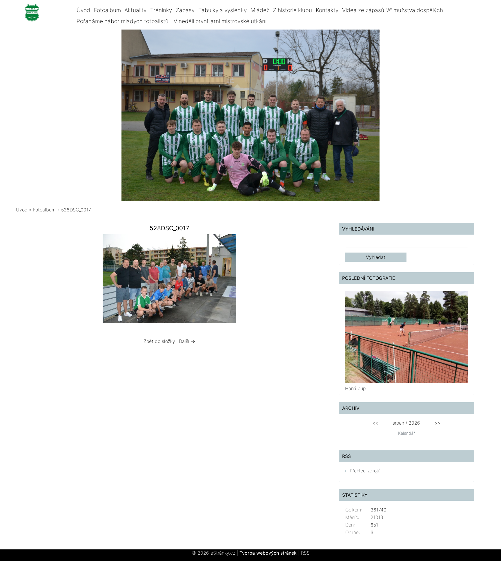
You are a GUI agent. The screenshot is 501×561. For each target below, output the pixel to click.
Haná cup (355, 388)
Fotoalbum (107, 10)
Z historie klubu (292, 10)
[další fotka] (313, 280)
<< (375, 423)
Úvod (83, 10)
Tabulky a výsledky (222, 10)
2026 (414, 423)
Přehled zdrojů (365, 471)
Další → (187, 341)
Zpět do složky (159, 341)
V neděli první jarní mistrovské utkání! (221, 21)
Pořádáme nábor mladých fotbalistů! (123, 21)
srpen (398, 423)
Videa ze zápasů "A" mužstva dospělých (392, 10)
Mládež (260, 10)
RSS (305, 553)
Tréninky (161, 10)
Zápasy (185, 10)
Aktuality (135, 10)
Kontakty (327, 10)
